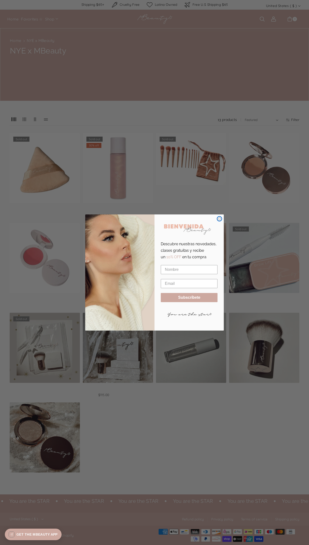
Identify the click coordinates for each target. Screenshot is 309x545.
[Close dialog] (219, 218)
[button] (33, 534)
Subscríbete (189, 297)
